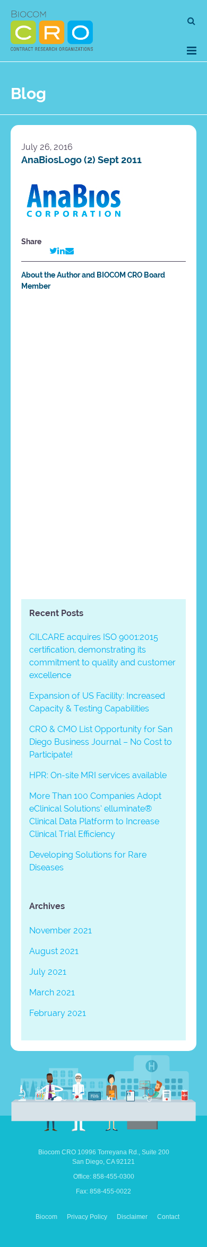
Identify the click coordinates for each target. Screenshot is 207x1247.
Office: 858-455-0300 (103, 1176)
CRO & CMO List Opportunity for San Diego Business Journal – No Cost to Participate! (100, 742)
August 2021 (54, 951)
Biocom (46, 1217)
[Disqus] (103, 447)
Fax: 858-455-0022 (103, 1191)
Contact (168, 1217)
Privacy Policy (87, 1217)
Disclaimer (132, 1217)
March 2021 (52, 992)
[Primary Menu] (191, 50)
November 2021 (60, 930)
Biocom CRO (52, 31)
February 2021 (57, 1013)
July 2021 (47, 972)
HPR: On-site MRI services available (98, 775)
